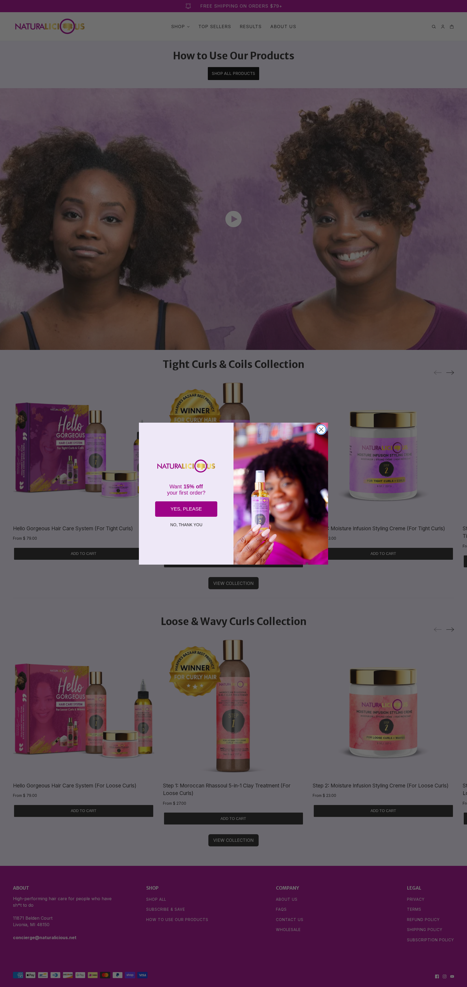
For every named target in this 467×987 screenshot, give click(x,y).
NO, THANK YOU (186, 524)
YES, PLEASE (186, 509)
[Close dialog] (321, 429)
